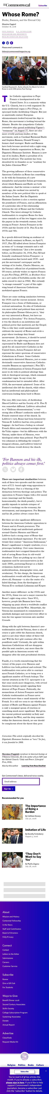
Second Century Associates (14, 1004)
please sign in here (15, 1082)
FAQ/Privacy (8, 937)
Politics (21, 1065)
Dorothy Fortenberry (35, 834)
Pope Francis (8, 31)
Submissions (8, 958)
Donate (6, 1021)
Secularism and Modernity (14, 34)
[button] (3, 44)
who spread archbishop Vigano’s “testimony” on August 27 (23, 129)
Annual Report (9, 1025)
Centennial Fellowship (12, 921)
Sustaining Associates (12, 1017)
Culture (40, 1065)
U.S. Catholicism (23, 31)
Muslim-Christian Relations (15, 37)
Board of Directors (10, 933)
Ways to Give (10, 995)
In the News (7, 925)
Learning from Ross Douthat (34, 766)
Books (31, 1065)
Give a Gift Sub (9, 983)
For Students (8, 987)
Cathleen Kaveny (34, 816)
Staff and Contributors (12, 929)
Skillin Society (8, 1008)
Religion (11, 1065)
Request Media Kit (10, 1042)
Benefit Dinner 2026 (11, 1000)
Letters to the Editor (11, 954)
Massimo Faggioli (9, 24)
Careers (6, 962)
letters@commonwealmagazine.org (16, 51)
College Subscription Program (15, 1012)
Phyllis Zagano (33, 864)
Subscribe (42, 5)
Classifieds (7, 1038)
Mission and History (11, 916)
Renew (5, 979)
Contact (6, 950)
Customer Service (10, 966)
